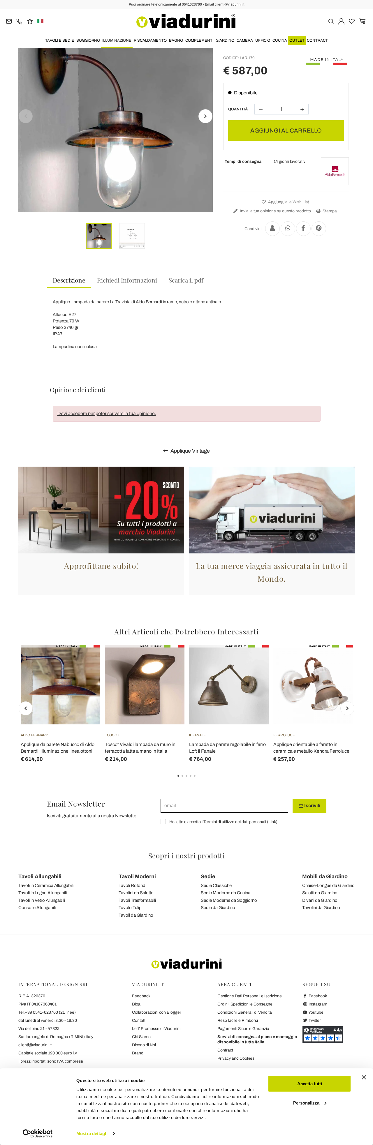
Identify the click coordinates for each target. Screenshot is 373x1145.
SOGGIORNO (88, 40)
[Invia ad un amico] (272, 228)
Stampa (329, 211)
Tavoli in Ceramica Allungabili (45, 885)
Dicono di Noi (144, 1045)
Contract (317, 40)
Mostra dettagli (92, 1133)
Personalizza (306, 1102)
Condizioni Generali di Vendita (244, 1012)
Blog (136, 1004)
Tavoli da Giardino (136, 915)
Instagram (317, 1004)
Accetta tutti (309, 1083)
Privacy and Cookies (235, 1058)
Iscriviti (311, 805)
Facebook (317, 996)
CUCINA (279, 40)
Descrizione (69, 280)
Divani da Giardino (319, 900)
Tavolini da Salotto (136, 892)
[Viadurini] (186, 21)
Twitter (314, 1020)
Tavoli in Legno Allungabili (42, 892)
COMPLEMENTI (199, 40)
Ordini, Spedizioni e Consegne (244, 1004)
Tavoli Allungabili (39, 876)
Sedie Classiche (216, 885)
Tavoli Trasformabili (137, 900)
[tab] (69, 280)
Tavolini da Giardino (321, 907)
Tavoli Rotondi (132, 885)
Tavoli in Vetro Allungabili (41, 900)
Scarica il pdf (186, 280)
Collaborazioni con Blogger (156, 1012)
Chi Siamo (141, 1037)
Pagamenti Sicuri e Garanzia (243, 1028)
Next (205, 116)
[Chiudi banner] (364, 1077)
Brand (137, 1053)
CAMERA (245, 40)
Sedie (208, 876)
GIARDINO (225, 40)
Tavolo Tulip (130, 907)
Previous (26, 116)
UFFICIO (262, 40)
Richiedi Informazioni (127, 280)
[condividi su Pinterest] (319, 228)
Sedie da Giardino (218, 907)
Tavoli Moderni (137, 876)
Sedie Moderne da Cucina (225, 892)
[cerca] (331, 20)
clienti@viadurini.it (35, 1045)
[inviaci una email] (9, 20)
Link (272, 822)
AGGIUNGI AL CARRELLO (286, 130)
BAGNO (176, 40)
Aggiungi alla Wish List (288, 202)
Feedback (141, 996)
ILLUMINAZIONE (116, 40)
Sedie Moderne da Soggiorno (229, 900)
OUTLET (297, 40)
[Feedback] (30, 20)
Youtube (315, 1012)
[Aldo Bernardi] (335, 171)
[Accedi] (341, 20)
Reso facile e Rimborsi (237, 1020)
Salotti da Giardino (319, 892)
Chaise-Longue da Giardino (328, 885)
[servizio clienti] (19, 20)
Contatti (139, 1020)
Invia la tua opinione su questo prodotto (275, 211)
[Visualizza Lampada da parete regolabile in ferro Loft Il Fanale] (254, 659)
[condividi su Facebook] (303, 228)
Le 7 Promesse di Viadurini (156, 1028)
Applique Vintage (189, 451)
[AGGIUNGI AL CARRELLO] (85, 659)
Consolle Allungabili (37, 907)
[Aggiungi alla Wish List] (85, 674)
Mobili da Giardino (325, 876)
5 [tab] (200, 780)
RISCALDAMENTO (150, 40)
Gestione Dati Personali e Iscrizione (249, 996)
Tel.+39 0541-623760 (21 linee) (47, 1012)
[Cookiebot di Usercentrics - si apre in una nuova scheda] (37, 1133)
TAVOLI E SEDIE (59, 40)
